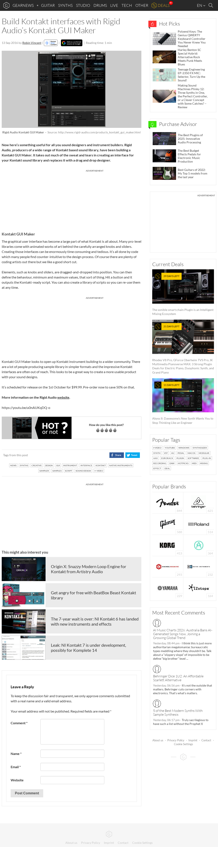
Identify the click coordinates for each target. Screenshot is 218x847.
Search (211, 5)
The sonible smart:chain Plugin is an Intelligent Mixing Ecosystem (183, 295)
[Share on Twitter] (132, 455)
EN (200, 5)
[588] (167, 524)
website (63, 397)
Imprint (192, 740)
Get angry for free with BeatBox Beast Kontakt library (93, 595)
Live (114, 5)
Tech (127, 5)
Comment (19, 723)
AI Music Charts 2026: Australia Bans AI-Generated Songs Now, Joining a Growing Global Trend (182, 634)
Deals (163, 5)
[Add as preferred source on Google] (71, 42)
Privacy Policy (175, 740)
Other (141, 5)
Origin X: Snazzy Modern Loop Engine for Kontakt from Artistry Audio (88, 569)
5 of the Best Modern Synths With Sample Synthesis (178, 712)
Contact (206, 740)
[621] (198, 502)
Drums (100, 5)
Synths (65, 5)
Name (16, 754)
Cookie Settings (183, 744)
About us (157, 740)
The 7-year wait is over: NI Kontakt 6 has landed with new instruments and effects (95, 621)
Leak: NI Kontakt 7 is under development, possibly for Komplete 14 (88, 647)
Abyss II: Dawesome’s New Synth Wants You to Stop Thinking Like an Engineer (182, 403)
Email (16, 767)
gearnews (23, 5)
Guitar (48, 5)
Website (17, 780)
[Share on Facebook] (116, 455)
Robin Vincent (31, 43)
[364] (198, 545)
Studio (83, 5)
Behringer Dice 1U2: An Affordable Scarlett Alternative (178, 678)
